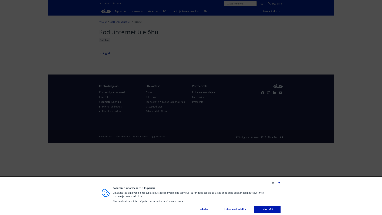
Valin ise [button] (204, 209)
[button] (275, 182)
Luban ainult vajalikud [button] (235, 209)
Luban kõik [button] (267, 209)
